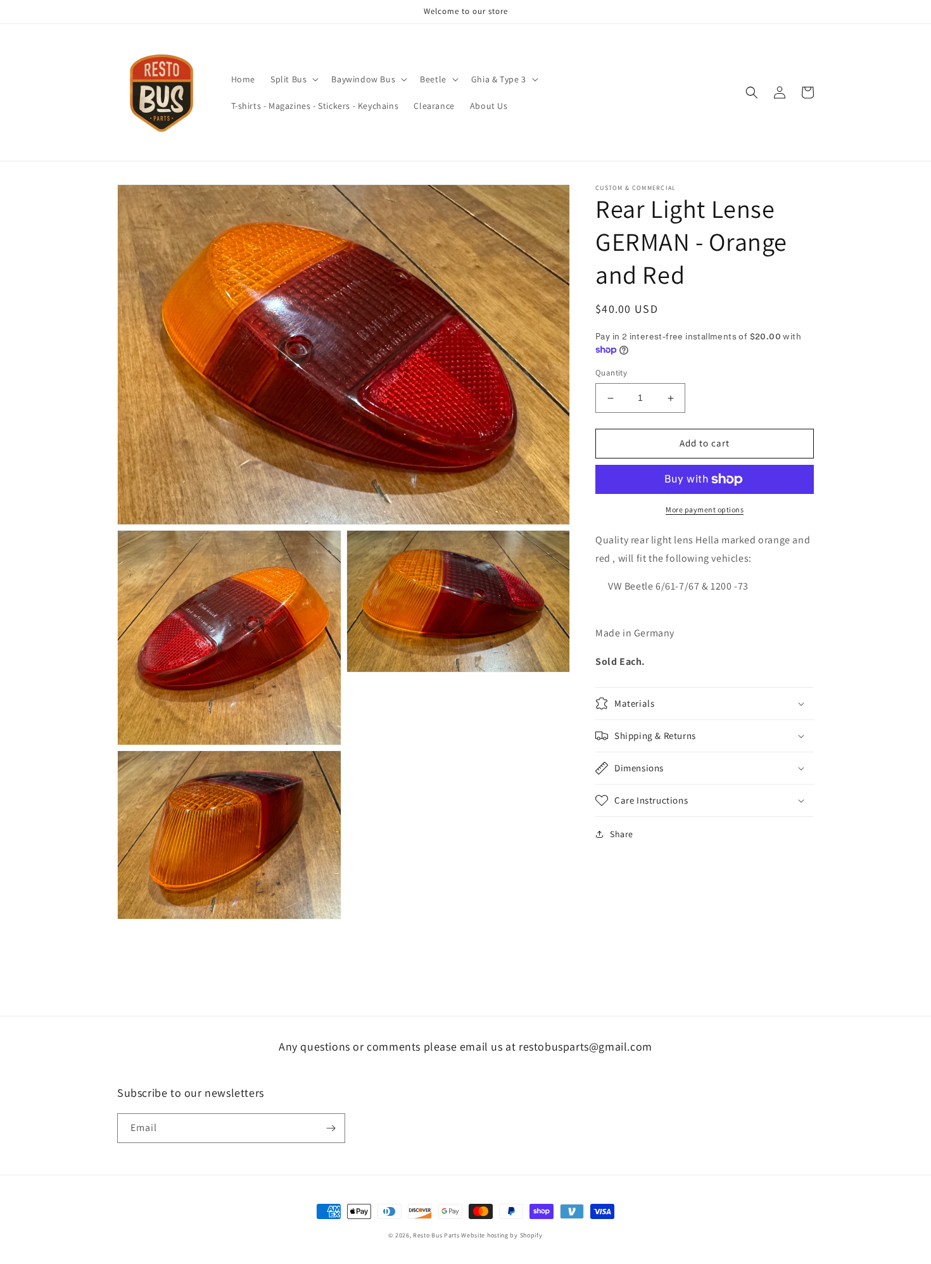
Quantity (611, 373)
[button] (293, 79)
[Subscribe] (331, 1128)
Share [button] (621, 834)
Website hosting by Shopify (501, 1235)
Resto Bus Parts (436, 1235)
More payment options (705, 509)
